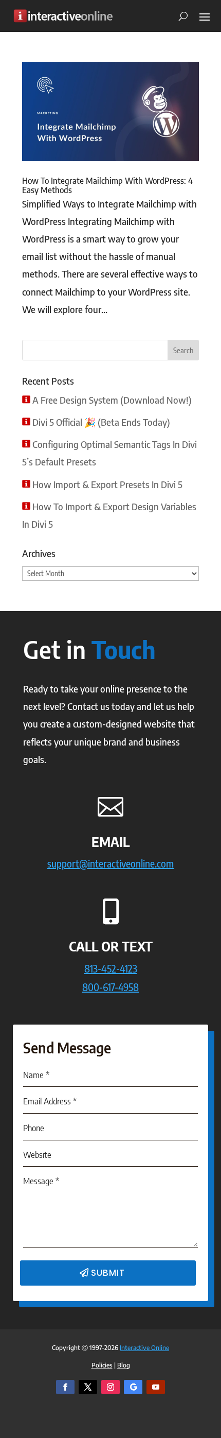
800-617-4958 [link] (110, 986)
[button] (204, 16)
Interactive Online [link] (144, 1348)
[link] (63, 16)
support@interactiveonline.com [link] (110, 863)
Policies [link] (102, 1365)
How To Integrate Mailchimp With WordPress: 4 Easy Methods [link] (107, 185)
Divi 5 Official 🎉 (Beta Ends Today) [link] (101, 422)
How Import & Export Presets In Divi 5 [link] (107, 484)
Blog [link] (123, 1365)
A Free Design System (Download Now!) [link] (112, 400)
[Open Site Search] (179, 16)
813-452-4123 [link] (110, 968)
